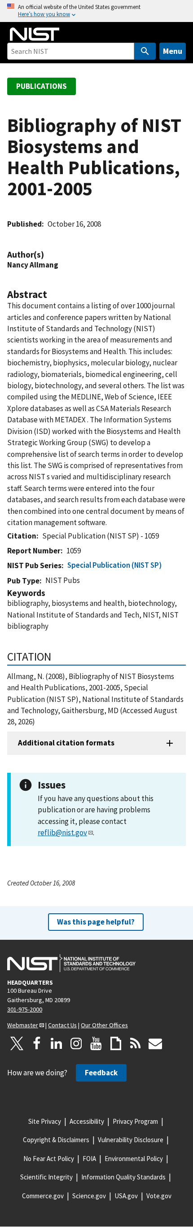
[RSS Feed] (135, 1043)
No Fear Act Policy (48, 1158)
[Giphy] (116, 1043)
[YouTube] (96, 1043)
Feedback (101, 1073)
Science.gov (89, 1196)
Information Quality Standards (123, 1177)
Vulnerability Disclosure (130, 1139)
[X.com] (17, 1043)
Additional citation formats (66, 743)
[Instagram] (76, 1043)
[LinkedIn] (56, 1043)
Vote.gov (158, 1196)
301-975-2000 (24, 1009)
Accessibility (87, 1121)
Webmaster (22, 1025)
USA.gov (126, 1196)
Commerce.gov (43, 1196)
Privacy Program (135, 1121)
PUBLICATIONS (41, 86)
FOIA (89, 1158)
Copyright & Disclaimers (56, 1139)
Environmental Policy (134, 1158)
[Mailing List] (155, 1043)
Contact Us (62, 1025)
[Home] (34, 34)
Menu (172, 51)
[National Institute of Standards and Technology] (71, 963)
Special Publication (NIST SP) (114, 565)
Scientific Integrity (46, 1177)
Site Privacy (44, 1121)
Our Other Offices (104, 1025)
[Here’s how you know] (96, 11)
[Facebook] (37, 1043)
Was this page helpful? (96, 922)
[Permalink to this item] (48, 254)
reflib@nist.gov (62, 832)
